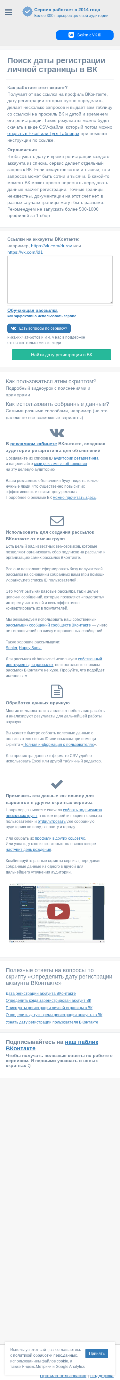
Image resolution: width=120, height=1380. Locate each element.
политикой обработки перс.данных (45, 1355)
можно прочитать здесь (74, 497)
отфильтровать (52, 821)
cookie (62, 1361)
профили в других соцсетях (60, 838)
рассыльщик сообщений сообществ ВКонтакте (48, 625)
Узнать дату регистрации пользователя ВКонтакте (52, 1022)
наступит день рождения (28, 849)
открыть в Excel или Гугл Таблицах (43, 133)
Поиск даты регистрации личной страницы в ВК (49, 1008)
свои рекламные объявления (60, 463)
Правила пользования (63, 1375)
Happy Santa (30, 648)
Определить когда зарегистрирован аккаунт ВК (48, 1000)
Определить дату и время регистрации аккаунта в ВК (54, 1015)
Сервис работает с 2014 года (71, 12)
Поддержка (102, 1375)
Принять (97, 1353)
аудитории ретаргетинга (76, 458)
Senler (11, 648)
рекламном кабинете (33, 443)
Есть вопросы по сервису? (43, 328)
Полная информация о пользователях (58, 744)
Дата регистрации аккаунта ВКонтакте (41, 993)
